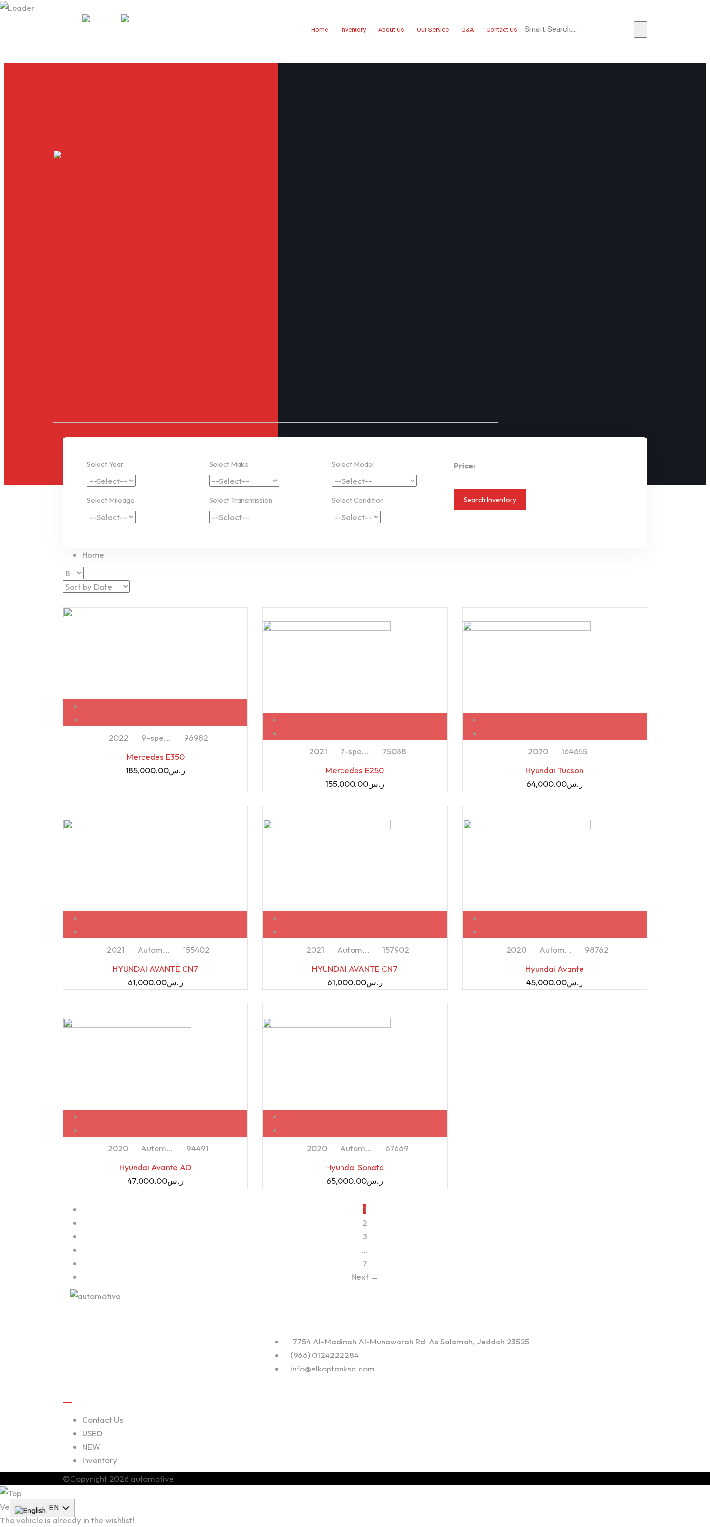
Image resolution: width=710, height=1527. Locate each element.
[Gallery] (165, 719)
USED (92, 1433)
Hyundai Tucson (554, 770)
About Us (391, 29)
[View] (165, 706)
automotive (152, 1478)
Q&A (467, 29)
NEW (91, 1447)
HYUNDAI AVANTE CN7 (155, 968)
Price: (464, 465)
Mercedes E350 (156, 756)
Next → (365, 1277)
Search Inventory (490, 499)
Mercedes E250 (355, 770)
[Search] (640, 29)
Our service (433, 29)
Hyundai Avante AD (155, 1167)
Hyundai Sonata (355, 1167)
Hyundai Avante (554, 968)
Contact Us (501, 29)
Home (319, 29)
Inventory (353, 29)
